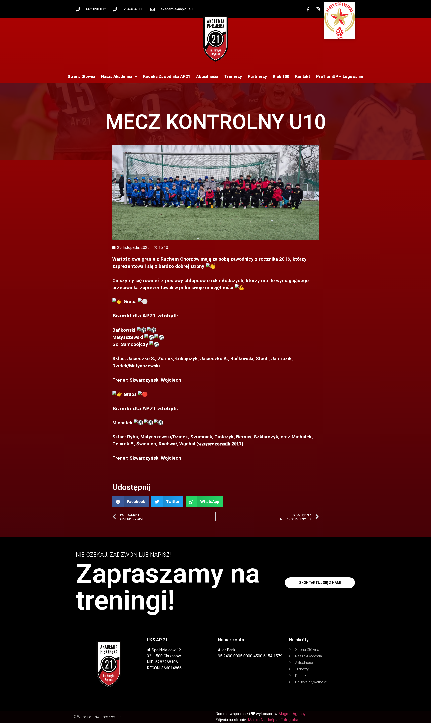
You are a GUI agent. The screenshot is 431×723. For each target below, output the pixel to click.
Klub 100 (281, 76)
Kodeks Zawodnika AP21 (166, 76)
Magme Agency (292, 713)
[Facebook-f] (308, 9)
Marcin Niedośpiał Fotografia (273, 719)
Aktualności (207, 76)
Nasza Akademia (116, 76)
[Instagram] (318, 9)
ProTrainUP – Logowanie (339, 76)
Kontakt (302, 76)
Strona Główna (81, 76)
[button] (130, 501)
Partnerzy (257, 76)
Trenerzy (233, 76)
